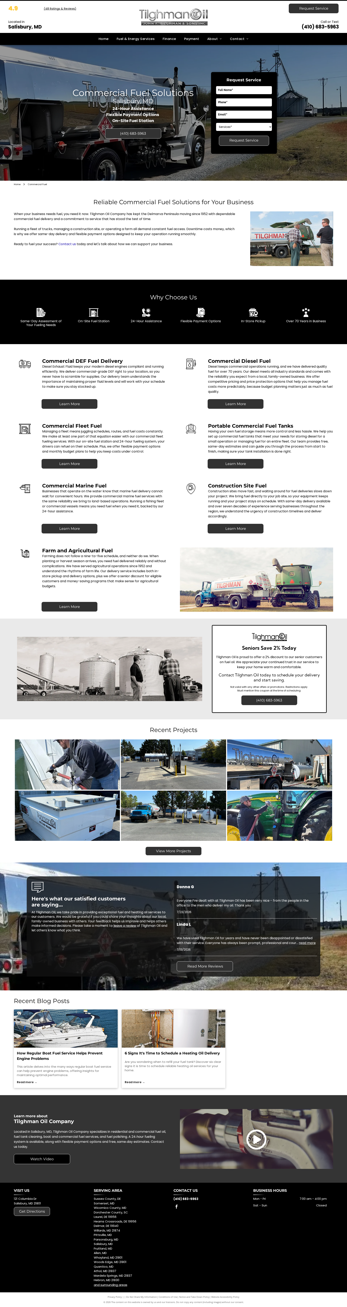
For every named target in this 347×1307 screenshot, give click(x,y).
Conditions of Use (168, 1296)
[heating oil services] (174, 1028)
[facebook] (177, 1207)
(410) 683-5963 (320, 26)
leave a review (124, 925)
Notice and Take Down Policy (194, 1296)
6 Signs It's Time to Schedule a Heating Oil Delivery (172, 1053)
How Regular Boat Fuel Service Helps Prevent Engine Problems (60, 1056)
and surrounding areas (110, 1285)
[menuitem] (104, 39)
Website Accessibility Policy (225, 1296)
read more (307, 943)
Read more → (27, 1082)
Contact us (67, 244)
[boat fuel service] (66, 1028)
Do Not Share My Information (141, 1296)
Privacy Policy (115, 1296)
